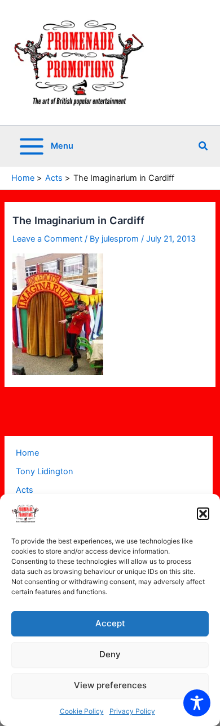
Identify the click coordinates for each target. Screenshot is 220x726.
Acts (24, 490)
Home (27, 453)
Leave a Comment (47, 239)
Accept (110, 623)
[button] (203, 513)
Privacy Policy (132, 711)
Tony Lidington (44, 471)
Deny (110, 654)
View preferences (110, 685)
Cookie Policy (82, 711)
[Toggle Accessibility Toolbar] (197, 703)
